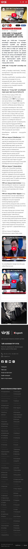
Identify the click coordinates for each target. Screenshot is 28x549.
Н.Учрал (15, 509)
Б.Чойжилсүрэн (5, 523)
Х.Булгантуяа (4, 431)
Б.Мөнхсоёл (4, 472)
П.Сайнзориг (4, 495)
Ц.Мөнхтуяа (4, 474)
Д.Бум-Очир (16, 431)
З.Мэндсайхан (17, 474)
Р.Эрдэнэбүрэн (17, 535)
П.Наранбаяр (4, 479)
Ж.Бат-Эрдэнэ (4, 407)
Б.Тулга (15, 502)
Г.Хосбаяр (16, 514)
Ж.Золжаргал (16, 458)
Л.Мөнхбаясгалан (5, 470)
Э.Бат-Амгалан (17, 405)
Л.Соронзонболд (5, 500)
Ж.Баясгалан (4, 426)
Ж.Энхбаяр (16, 525)
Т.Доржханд (16, 449)
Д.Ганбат (15, 440)
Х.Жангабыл (4, 454)
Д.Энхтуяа (3, 530)
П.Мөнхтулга (16, 472)
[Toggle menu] (26, 2)
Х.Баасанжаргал (5, 403)
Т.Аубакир (16, 401)
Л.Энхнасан (16, 528)
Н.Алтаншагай (17, 394)
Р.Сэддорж (16, 500)
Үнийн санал (3, 369)
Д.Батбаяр (16, 410)
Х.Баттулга (4, 419)
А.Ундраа (15, 507)
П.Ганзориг (4, 442)
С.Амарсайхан (17, 396)
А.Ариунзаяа (4, 401)
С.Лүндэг (3, 465)
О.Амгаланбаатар (5, 398)
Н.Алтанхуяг (4, 394)
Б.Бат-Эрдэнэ (17, 407)
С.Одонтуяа (4, 486)
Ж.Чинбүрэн (16, 521)
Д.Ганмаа (15, 442)
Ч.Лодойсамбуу (5, 463)
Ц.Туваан (3, 502)
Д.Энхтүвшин (16, 530)
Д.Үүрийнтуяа (4, 514)
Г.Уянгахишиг (16, 511)
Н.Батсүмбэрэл (17, 417)
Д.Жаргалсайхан (5, 456)
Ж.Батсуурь (4, 417)
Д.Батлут (3, 414)
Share (24, 25)
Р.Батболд (4, 412)
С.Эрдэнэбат (16, 532)
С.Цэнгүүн (3, 521)
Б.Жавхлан (16, 451)
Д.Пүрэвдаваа (17, 491)
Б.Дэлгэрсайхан (5, 451)
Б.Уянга (3, 511)
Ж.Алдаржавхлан (5, 391)
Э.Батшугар (16, 421)
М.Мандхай (16, 465)
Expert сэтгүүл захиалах (6, 378)
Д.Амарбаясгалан (5, 396)
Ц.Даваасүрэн (17, 447)
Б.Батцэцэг (16, 419)
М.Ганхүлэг (4, 447)
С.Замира (15, 456)
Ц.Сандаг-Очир (17, 495)
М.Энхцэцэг (4, 532)
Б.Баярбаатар (4, 424)
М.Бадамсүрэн (5, 405)
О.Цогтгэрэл (16, 518)
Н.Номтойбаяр (5, 484)
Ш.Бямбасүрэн (5, 433)
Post (18, 25)
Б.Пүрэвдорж (4, 493)
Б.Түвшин (3, 505)
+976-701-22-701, (7, 354)
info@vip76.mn (6, 356)
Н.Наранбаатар (17, 477)
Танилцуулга (4, 367)
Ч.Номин (3, 481)
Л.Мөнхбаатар (5, 468)
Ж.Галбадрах (4, 435)
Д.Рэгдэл (15, 493)
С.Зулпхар (3, 461)
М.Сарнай (16, 498)
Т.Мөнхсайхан (17, 470)
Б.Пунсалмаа (4, 491)
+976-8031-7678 (14, 354)
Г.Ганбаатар (4, 440)
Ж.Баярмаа (16, 424)
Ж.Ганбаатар (4, 438)
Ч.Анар (15, 398)
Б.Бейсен (15, 426)
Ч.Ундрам (3, 509)
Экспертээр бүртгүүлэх (6, 372)
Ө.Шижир (16, 523)
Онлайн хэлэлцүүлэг (5, 375)
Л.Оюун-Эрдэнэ (17, 488)
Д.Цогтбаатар (17, 516)
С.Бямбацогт (16, 433)
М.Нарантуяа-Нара (18, 479)
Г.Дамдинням (4, 449)
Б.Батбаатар (4, 410)
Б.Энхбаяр (4, 528)
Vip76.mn (17, 545)
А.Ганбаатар (16, 438)
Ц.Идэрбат (16, 461)
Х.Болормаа (4, 428)
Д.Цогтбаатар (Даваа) (6, 518)
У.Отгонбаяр (16, 486)
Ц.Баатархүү (16, 403)
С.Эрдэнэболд (5, 535)
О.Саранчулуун (5, 498)
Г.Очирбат (3, 488)
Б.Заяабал (3, 458)
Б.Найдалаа (4, 477)
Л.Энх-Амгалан (5, 525)
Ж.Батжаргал (16, 412)
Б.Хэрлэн (3, 516)
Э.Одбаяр (16, 484)
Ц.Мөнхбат (16, 468)
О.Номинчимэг (17, 481)
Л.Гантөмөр (4, 444)
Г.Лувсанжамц (17, 463)
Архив (25, 545)
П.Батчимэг (4, 421)
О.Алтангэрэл (16, 391)
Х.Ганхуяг (15, 444)
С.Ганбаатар (16, 435)
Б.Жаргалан (16, 454)
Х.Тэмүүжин (16, 505)
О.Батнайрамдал (17, 414)
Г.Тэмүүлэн (4, 507)
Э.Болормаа (16, 428)
